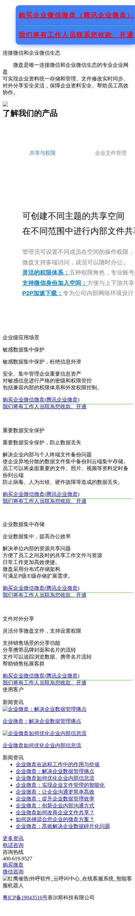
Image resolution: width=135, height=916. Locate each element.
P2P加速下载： (42, 293)
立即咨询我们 (18, 909)
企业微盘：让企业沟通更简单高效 (55, 792)
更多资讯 (13, 838)
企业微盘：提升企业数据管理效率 (55, 799)
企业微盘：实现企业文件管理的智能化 (60, 785)
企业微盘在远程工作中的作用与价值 (58, 764)
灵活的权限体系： (45, 272)
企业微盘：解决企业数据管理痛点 (55, 771)
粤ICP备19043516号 (25, 897)
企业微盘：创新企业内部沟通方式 (55, 805)
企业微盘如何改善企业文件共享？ (55, 812)
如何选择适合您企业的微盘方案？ (55, 819)
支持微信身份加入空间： (54, 283)
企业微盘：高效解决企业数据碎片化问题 (63, 826)
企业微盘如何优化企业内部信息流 (55, 778)
